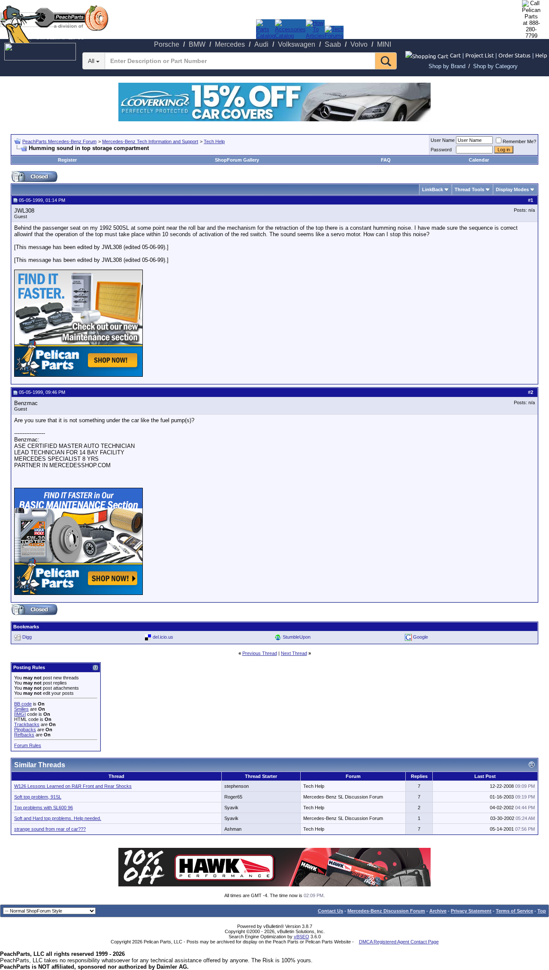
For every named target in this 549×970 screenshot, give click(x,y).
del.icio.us (163, 637)
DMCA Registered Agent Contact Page (399, 941)
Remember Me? (519, 141)
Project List (479, 55)
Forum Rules (27, 745)
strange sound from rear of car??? (50, 829)
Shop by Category (495, 66)
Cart (455, 55)
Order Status (514, 55)
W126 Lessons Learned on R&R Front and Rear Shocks (73, 786)
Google (420, 637)
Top (541, 910)
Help (541, 55)
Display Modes (512, 189)
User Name (443, 140)
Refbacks (24, 734)
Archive (437, 910)
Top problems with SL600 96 (43, 807)
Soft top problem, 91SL (37, 796)
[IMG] (20, 714)
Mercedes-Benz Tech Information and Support (150, 141)
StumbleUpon (297, 637)
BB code (23, 703)
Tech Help (214, 141)
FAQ (386, 159)
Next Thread (294, 653)
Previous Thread (259, 653)
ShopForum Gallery (237, 159)
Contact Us (330, 910)
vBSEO (301, 936)
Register (67, 159)
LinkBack (432, 189)
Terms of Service (514, 910)
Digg (27, 637)
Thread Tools (469, 189)
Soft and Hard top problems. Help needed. (57, 818)
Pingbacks (25, 729)
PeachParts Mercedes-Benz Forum (59, 141)
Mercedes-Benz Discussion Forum (386, 910)
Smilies (21, 709)
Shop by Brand (446, 66)
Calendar (479, 159)
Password (441, 149)
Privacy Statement (471, 910)
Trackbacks (26, 724)
